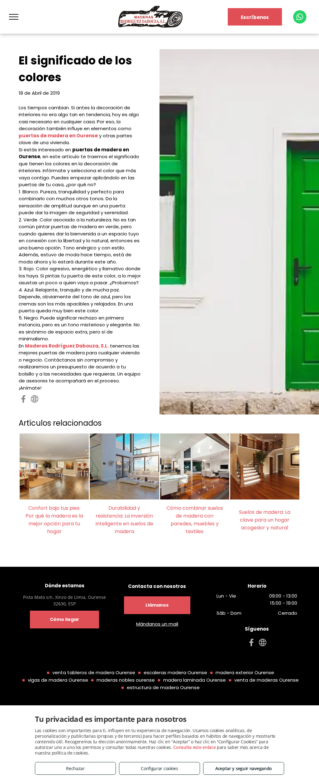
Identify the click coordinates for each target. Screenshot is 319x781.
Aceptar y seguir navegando (243, 768)
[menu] (14, 17)
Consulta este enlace (194, 747)
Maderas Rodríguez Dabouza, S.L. (67, 346)
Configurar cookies (159, 768)
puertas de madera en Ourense (58, 135)
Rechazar (75, 768)
